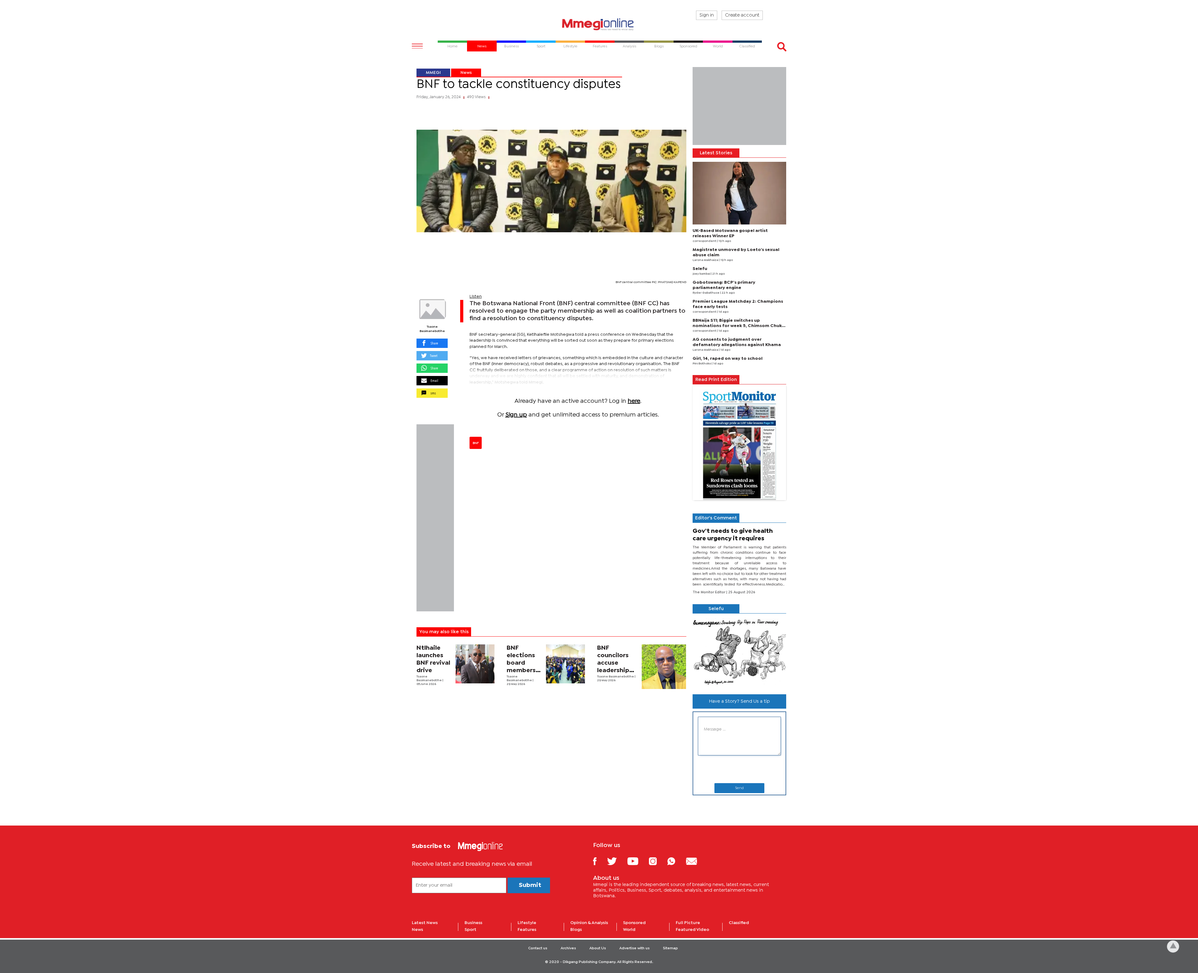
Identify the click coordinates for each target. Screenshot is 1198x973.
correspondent (705, 241)
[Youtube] (637, 861)
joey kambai (702, 273)
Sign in (706, 15)
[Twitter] (616, 861)
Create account (742, 15)
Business (473, 923)
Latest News (425, 923)
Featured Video (692, 930)
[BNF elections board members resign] (565, 663)
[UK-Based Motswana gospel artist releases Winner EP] (739, 193)
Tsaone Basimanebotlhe (432, 329)
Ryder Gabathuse (706, 292)
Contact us (537, 948)
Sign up (516, 414)
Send (739, 788)
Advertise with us (634, 948)
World (629, 930)
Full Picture (688, 923)
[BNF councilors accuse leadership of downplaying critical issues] (664, 666)
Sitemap (670, 948)
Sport (470, 930)
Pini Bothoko (702, 363)
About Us (597, 948)
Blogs (576, 930)
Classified (739, 923)
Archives (568, 948)
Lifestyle (527, 923)
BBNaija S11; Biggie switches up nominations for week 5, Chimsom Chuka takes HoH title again (739, 326)
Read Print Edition (716, 380)
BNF (476, 443)
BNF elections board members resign (521, 663)
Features (527, 930)
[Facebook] (599, 861)
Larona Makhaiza (706, 260)
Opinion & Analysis (589, 923)
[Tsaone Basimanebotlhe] (432, 309)
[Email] (696, 861)
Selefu (700, 269)
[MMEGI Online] (599, 24)
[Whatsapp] (675, 861)
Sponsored (634, 923)
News (466, 73)
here (634, 401)
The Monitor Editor (709, 592)
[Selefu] (739, 651)
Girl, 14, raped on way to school (727, 358)
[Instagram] (657, 861)
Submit (530, 885)
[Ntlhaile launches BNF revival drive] (474, 663)
